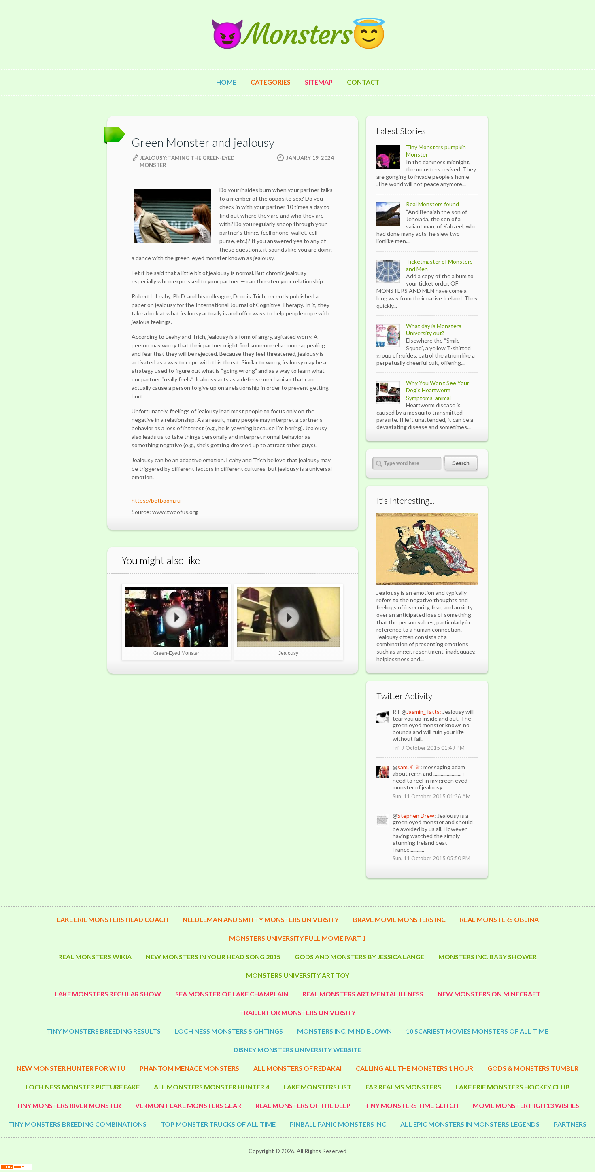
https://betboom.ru (156, 500)
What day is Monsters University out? (433, 329)
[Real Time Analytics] (16, 1167)
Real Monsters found (432, 204)
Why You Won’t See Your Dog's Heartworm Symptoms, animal (437, 390)
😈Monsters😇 (297, 34)
